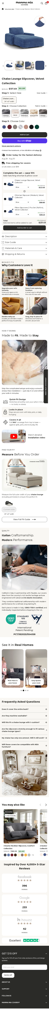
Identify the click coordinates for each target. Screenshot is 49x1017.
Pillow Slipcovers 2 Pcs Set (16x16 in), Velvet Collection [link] (29, 209)
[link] (10, 184)
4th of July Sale (9, 9)
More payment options (11, 146)
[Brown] (15, 127)
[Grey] (20, 127)
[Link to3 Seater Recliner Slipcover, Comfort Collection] (21, 826)
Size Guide (41, 93)
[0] (46, 3)
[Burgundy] (9, 127)
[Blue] (4, 127)
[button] (45, 66)
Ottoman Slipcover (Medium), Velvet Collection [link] (29, 196)
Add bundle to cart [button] (24, 228)
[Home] (3, 9)
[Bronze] (26, 127)
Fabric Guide (40, 106)
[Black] (31, 127)
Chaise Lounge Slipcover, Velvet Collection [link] (27, 181)
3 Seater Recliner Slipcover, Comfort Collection (19, 847)
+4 (33, 855)
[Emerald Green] (37, 127)
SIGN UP (8, 975)
